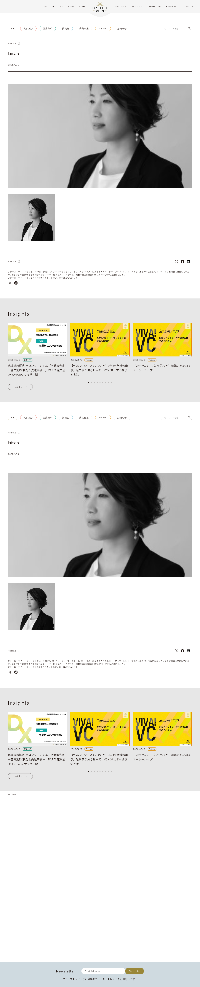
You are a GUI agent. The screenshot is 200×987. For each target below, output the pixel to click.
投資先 (65, 28)
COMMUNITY (155, 6)
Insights (18, 387)
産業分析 (48, 28)
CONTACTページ (99, 275)
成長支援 (84, 28)
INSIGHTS (137, 6)
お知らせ (122, 28)
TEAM (82, 6)
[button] (88, 382)
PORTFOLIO (121, 6)
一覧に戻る (12, 44)
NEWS (71, 6)
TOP (45, 6)
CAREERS (171, 6)
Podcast (103, 28)
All (12, 28)
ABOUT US (57, 6)
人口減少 (28, 28)
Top (9, 794)
